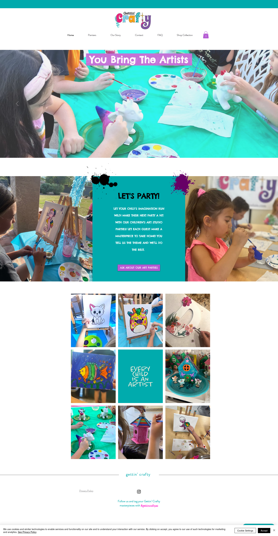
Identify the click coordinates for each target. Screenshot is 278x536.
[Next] (260, 103)
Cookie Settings (245, 530)
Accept (264, 530)
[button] (206, 34)
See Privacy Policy (27, 532)
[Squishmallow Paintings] (143, 154)
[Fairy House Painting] (147, 154)
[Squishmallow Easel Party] (134, 154)
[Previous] (17, 103)
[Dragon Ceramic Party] (139, 154)
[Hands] (130, 154)
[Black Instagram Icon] (138, 491)
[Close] (274, 530)
